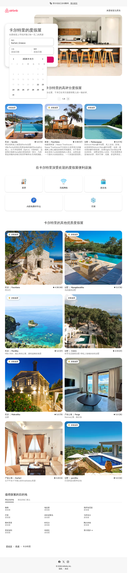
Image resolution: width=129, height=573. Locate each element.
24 (13, 90)
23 (43, 84)
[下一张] (68, 99)
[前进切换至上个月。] (13, 59)
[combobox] (31, 43)
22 (38, 84)
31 (13, 95)
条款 (66, 569)
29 (38, 90)
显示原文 (73, 3)
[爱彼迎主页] (11, 10)
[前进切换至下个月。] (42, 59)
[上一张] (59, 99)
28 (33, 90)
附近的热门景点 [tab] (24, 500)
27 (28, 90)
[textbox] (20, 51)
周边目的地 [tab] (9, 500)
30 (43, 90)
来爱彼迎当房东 (113, 10)
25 (18, 90)
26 (23, 90)
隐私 (60, 569)
